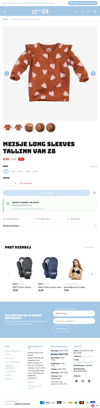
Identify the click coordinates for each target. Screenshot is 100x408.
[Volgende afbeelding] (93, 73)
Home (5, 19)
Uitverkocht (48, 193)
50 (6, 171)
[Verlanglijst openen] (88, 11)
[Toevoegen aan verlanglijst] (94, 193)
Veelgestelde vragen (12, 351)
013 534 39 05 (87, 356)
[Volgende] (91, 274)
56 (13, 171)
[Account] (82, 11)
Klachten (8, 375)
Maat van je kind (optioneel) (65, 309)
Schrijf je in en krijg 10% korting (84, 3)
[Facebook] (76, 381)
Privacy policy (10, 371)
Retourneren (9, 358)
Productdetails (11, 226)
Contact (8, 354)
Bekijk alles (88, 247)
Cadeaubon (9, 379)
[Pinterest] (89, 381)
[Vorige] (8, 274)
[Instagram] (82, 381)
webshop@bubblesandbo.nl (84, 362)
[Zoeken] (76, 11)
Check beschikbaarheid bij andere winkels (28, 209)
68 (28, 171)
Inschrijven (61, 329)
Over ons (31, 382)
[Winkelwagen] (95, 11)
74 (35, 171)
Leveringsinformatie (12, 362)
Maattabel (93, 166)
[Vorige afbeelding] (6, 73)
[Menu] (4, 11)
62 (20, 171)
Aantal (6, 178)
